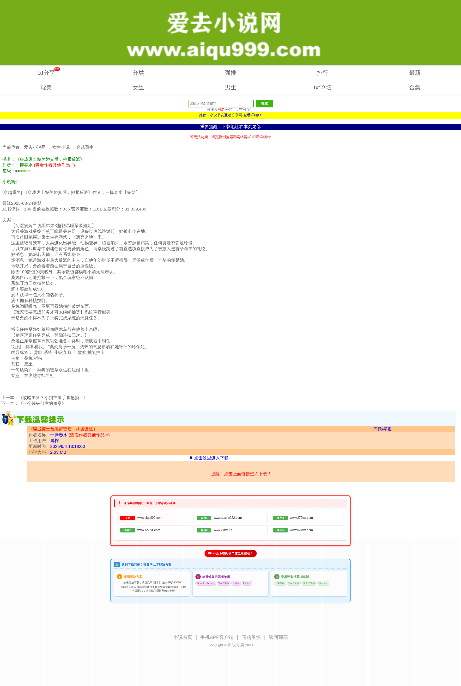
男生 (230, 87)
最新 (415, 72)
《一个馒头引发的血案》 (42, 403)
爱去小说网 (35, 147)
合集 (415, 87)
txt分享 (48, 72)
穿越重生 (85, 147)
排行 (322, 72)
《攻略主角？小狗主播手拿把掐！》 (53, 397)
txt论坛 (323, 87)
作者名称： (69, 435)
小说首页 (182, 637)
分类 (138, 72)
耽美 (46, 87)
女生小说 (61, 147)
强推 (230, 72)
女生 (138, 87)
